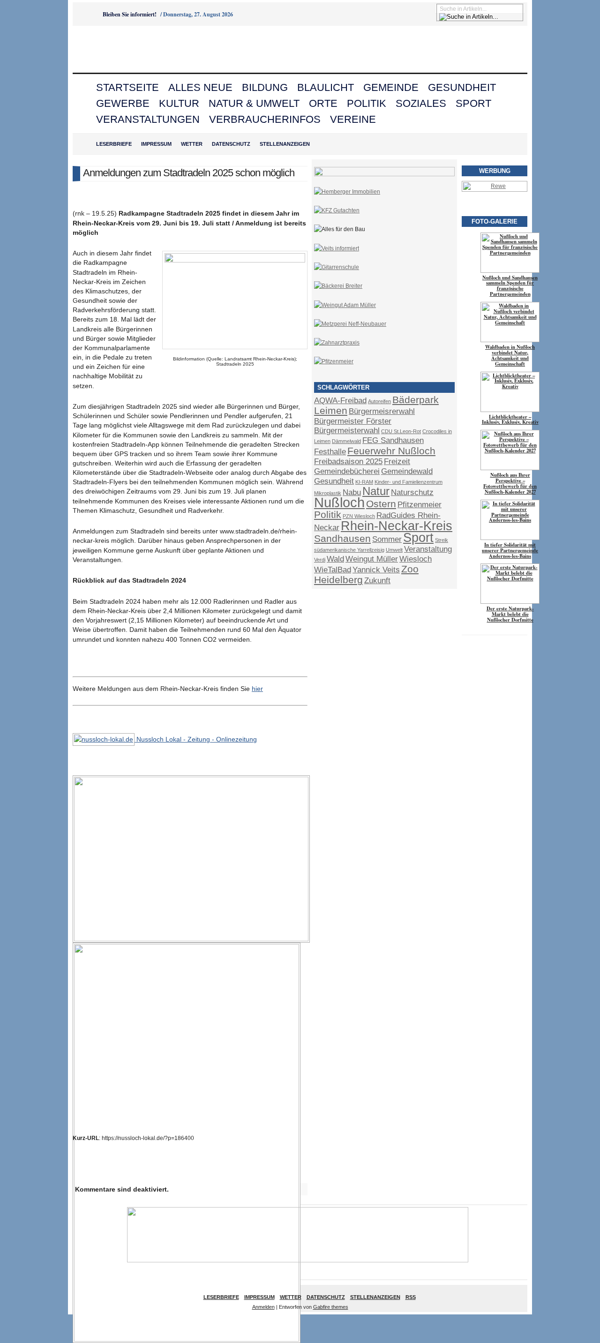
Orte (323, 103)
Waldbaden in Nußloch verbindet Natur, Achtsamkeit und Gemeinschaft (510, 355)
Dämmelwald (346, 441)
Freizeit (397, 461)
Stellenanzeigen (285, 144)
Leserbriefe (114, 144)
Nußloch (339, 502)
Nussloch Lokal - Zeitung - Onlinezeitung (196, 739)
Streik (441, 540)
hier (257, 688)
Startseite (127, 87)
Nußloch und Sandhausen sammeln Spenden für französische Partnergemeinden (510, 286)
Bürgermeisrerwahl (382, 411)
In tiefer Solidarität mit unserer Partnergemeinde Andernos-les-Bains (510, 550)
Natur (376, 491)
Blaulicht (325, 87)
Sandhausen (342, 538)
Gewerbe (123, 103)
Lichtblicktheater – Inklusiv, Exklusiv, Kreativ (510, 419)
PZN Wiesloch (359, 516)
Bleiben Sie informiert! (130, 14)
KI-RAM (364, 482)
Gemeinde (391, 87)
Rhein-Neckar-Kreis (396, 526)
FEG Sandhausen (393, 440)
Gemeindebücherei (347, 471)
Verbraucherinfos (265, 119)
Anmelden (263, 1307)
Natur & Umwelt (254, 103)
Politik (366, 103)
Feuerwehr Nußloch (391, 450)
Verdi (319, 560)
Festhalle (330, 451)
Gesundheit (462, 87)
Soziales (421, 103)
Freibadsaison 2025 (348, 461)
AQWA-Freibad (340, 400)
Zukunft (377, 580)
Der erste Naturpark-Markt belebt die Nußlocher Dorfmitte (510, 614)
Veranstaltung (428, 549)
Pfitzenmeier (420, 504)
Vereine (353, 119)
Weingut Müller (371, 559)
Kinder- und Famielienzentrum (408, 482)
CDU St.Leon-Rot (401, 431)
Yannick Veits (376, 569)
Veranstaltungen (148, 119)
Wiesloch (415, 559)
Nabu (352, 492)
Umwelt (394, 550)
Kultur (179, 103)
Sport (473, 103)
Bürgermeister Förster (352, 421)
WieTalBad (332, 569)
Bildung (265, 87)
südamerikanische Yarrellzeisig (349, 550)
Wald (335, 559)
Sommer (387, 539)
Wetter (191, 144)
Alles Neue (200, 87)
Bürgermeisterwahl (347, 430)
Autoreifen (379, 401)
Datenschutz (231, 144)
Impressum (156, 144)
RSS (410, 1297)
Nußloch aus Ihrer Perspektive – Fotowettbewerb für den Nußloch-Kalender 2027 (510, 483)
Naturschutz (412, 492)
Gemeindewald (407, 471)
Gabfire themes (330, 1307)
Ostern (381, 503)
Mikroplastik (327, 493)
